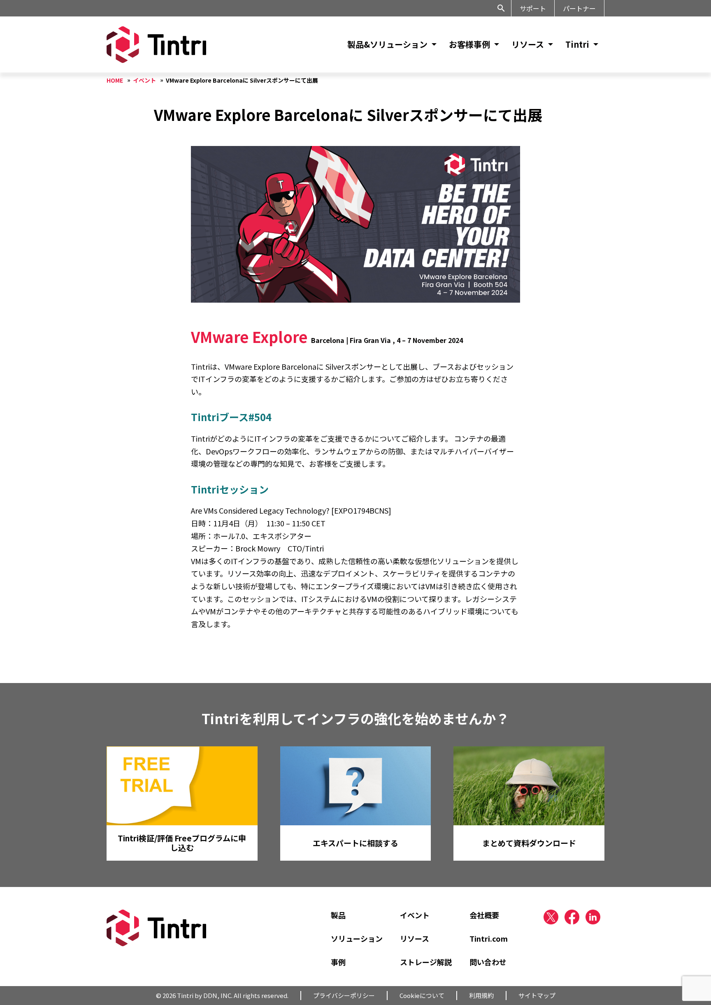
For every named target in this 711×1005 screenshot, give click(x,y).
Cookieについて (422, 995)
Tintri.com (488, 938)
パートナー (579, 8)
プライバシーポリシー (344, 995)
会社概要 (484, 915)
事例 (338, 961)
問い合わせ (488, 961)
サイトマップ (536, 995)
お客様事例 (469, 44)
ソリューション (357, 938)
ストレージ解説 (426, 961)
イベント (415, 915)
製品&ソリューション (387, 44)
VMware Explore (249, 336)
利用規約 (481, 995)
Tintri (577, 44)
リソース (527, 44)
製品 (338, 915)
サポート (533, 8)
